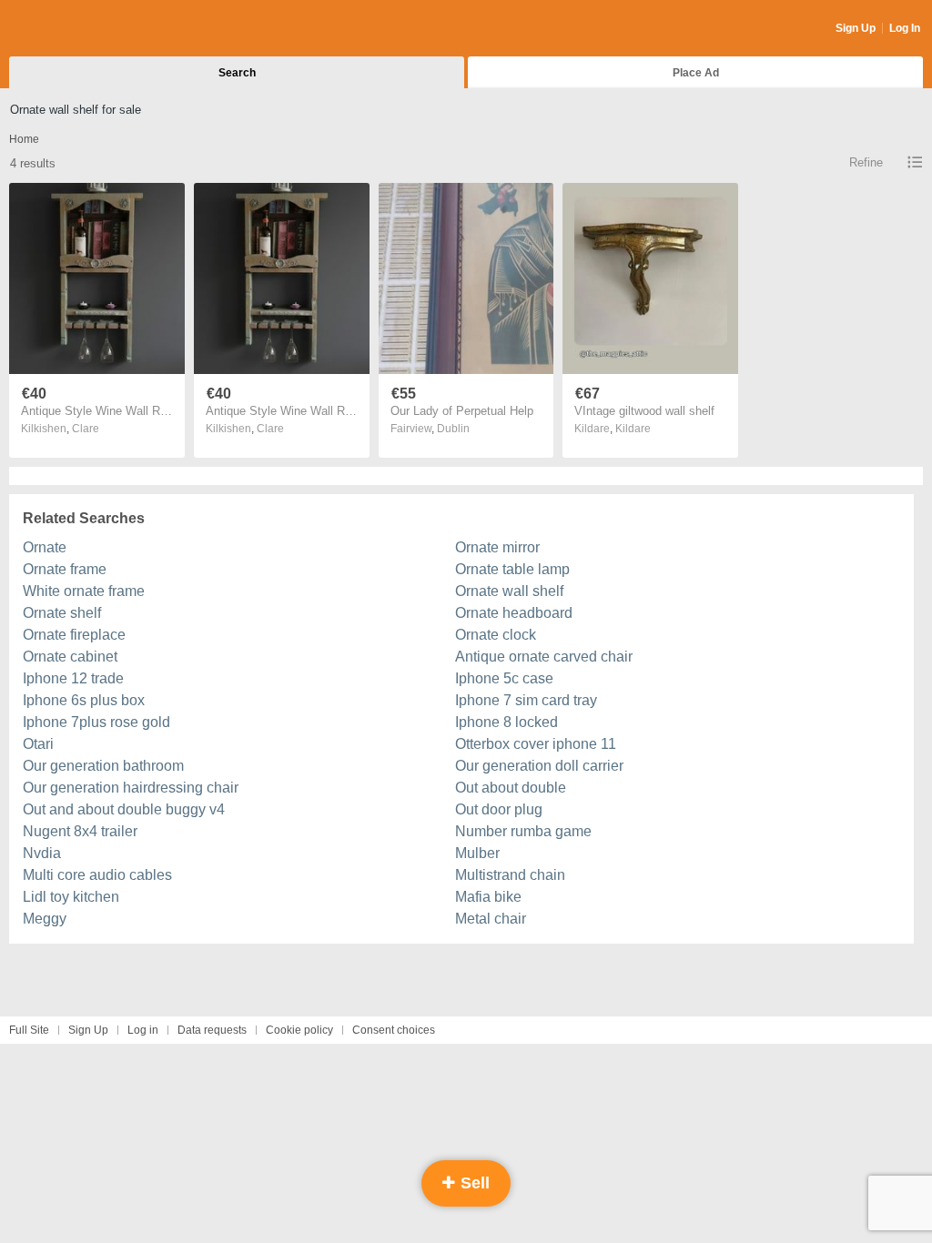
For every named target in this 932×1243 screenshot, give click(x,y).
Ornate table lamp (512, 569)
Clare (85, 428)
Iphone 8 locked (506, 722)
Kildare (633, 428)
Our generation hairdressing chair (130, 787)
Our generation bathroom (103, 765)
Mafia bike (488, 896)
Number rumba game (523, 831)
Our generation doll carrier (539, 765)
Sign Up (856, 28)
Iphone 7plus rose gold (96, 722)
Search (237, 72)
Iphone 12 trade (73, 678)
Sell (473, 1183)
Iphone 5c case (504, 678)
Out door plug (498, 809)
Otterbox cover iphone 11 (535, 744)
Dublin (453, 428)
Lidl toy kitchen (71, 896)
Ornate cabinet (70, 656)
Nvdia (42, 853)
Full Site (29, 1030)
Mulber (477, 853)
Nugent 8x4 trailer (80, 831)
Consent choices (393, 1030)
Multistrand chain (510, 875)
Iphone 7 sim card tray (526, 700)
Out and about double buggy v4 (124, 809)
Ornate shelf (62, 613)
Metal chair (490, 918)
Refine (866, 162)
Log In (904, 28)
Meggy (44, 918)
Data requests (212, 1030)
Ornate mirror (497, 547)
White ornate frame (84, 591)
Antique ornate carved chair (544, 656)
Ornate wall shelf (509, 591)
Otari (38, 744)
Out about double (510, 787)
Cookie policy (299, 1030)
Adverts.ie (80, 29)
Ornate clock (495, 634)
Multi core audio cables (97, 875)
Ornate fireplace (74, 634)
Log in (142, 1030)
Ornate (44, 547)
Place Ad (696, 72)
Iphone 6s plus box (84, 700)
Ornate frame (64, 569)
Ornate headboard (513, 613)
